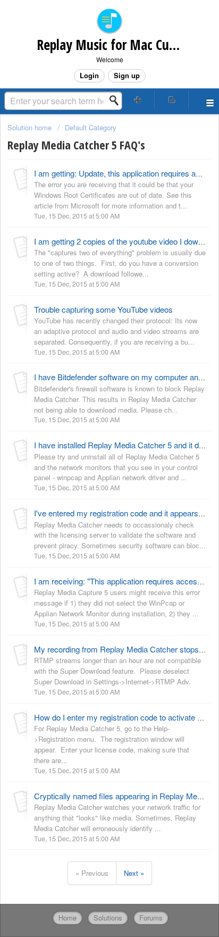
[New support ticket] (138, 99)
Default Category (90, 127)
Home (67, 918)
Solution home (30, 127)
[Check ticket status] (172, 99)
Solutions (108, 918)
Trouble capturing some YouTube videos (103, 309)
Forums (151, 918)
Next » (134, 873)
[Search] (117, 100)
